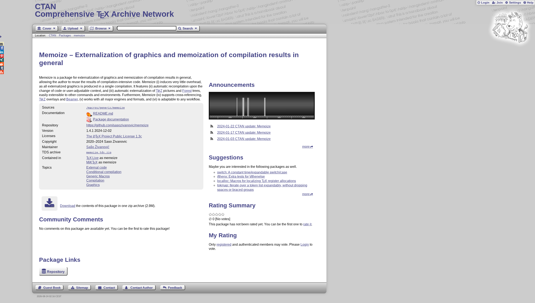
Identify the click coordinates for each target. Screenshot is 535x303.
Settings (515, 2)
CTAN (52, 35)
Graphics (93, 185)
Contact (109, 287)
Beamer (72, 99)
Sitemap (82, 287)
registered (224, 244)
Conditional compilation (103, 172)
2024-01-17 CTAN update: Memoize (244, 132)
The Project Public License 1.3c (114, 136)
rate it (307, 224)
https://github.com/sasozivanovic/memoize (117, 125)
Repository (56, 271)
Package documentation (111, 119)
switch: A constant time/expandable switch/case (252, 172)
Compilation (95, 180)
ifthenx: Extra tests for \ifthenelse (241, 176)
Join (500, 2)
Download (67, 206)
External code (96, 167)
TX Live (92, 158)
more (306, 146)
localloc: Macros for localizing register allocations (256, 181)
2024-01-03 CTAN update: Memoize (244, 139)
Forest (187, 90)
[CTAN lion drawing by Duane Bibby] (510, 51)
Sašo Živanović (97, 147)
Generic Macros (98, 176)
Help (530, 2)
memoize (79, 35)
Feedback (175, 287)
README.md (103, 113)
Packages (65, 35)
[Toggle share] (1, 37)
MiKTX (92, 162)
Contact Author (141, 287)
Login (485, 2)
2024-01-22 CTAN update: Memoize (244, 126)
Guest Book (52, 287)
